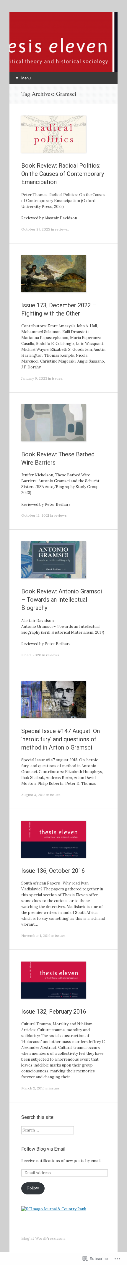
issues (57, 378)
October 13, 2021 (35, 515)
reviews (61, 229)
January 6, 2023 (34, 378)
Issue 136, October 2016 (53, 870)
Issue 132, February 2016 (53, 1011)
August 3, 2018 (33, 794)
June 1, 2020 (31, 655)
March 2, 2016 (33, 1088)
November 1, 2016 (36, 935)
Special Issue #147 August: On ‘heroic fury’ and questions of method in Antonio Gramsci (60, 739)
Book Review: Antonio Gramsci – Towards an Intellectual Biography (61, 599)
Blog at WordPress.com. (43, 1238)
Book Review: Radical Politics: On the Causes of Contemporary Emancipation (62, 174)
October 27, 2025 (35, 229)
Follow (33, 1188)
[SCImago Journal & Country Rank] (53, 1208)
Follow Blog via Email (43, 1149)
